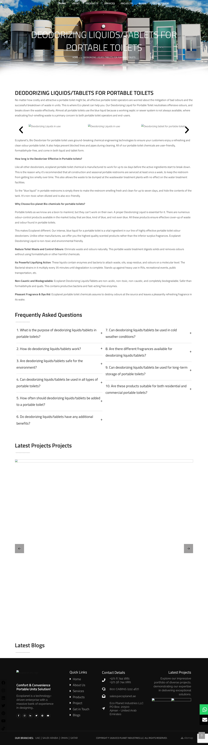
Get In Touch (160, 3)
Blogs (142, 3)
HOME (63, 3)
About (76, 3)
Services (109, 3)
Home (75, 57)
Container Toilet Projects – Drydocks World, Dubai (104, 547)
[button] (21, 130)
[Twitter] (36, 716)
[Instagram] (24, 716)
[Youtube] (48, 716)
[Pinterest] (42, 716)
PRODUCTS (92, 3)
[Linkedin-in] (30, 716)
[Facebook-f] (18, 716)
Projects (127, 3)
